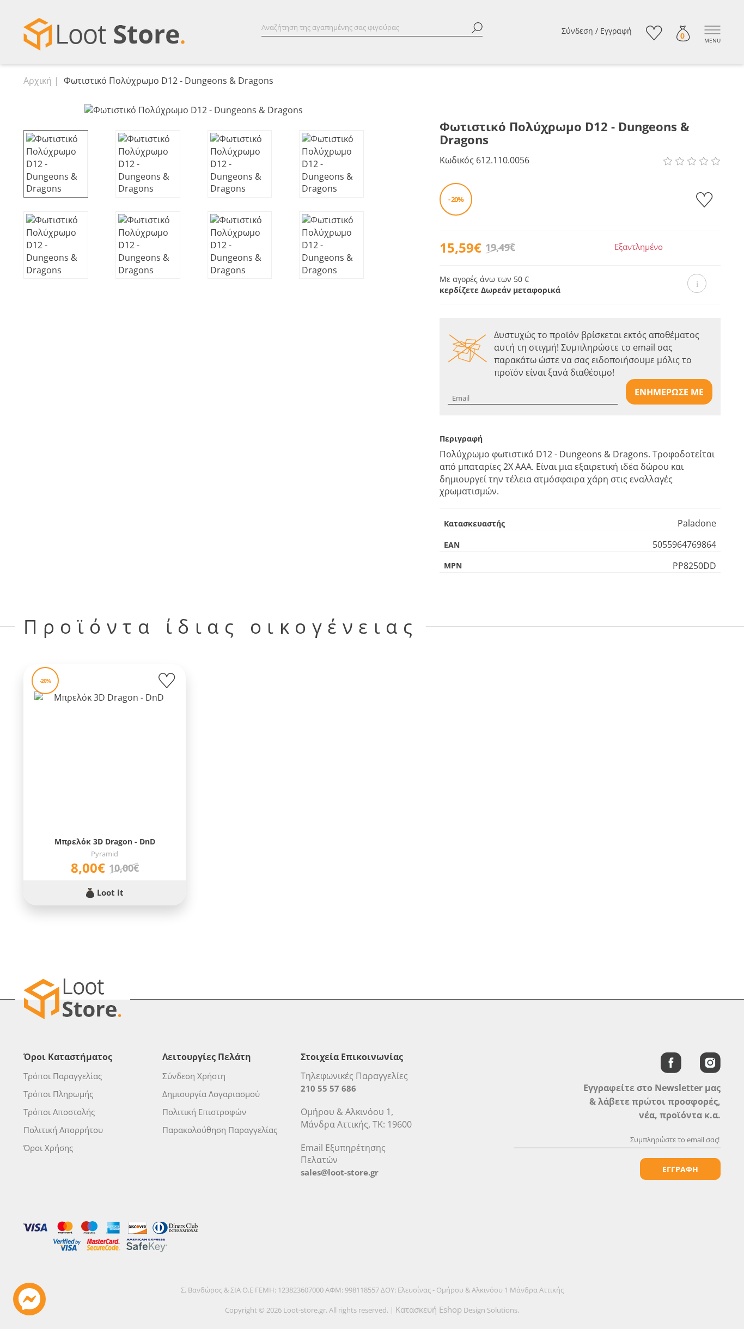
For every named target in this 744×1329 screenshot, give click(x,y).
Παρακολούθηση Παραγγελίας (219, 1129)
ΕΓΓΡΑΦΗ (680, 1169)
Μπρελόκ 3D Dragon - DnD (104, 841)
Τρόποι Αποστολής (59, 1111)
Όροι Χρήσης (48, 1147)
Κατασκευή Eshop (428, 1309)
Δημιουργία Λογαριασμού (211, 1093)
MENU (712, 40)
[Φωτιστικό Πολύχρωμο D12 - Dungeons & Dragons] (193, 109)
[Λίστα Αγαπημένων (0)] (654, 33)
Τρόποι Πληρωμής (58, 1093)
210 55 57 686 (328, 1088)
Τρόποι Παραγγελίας (62, 1075)
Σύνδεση (577, 31)
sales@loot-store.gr (340, 1172)
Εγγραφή (616, 31)
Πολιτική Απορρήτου (63, 1129)
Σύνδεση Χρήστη (193, 1075)
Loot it (109, 892)
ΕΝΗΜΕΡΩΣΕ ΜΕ (669, 392)
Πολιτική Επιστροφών (204, 1111)
